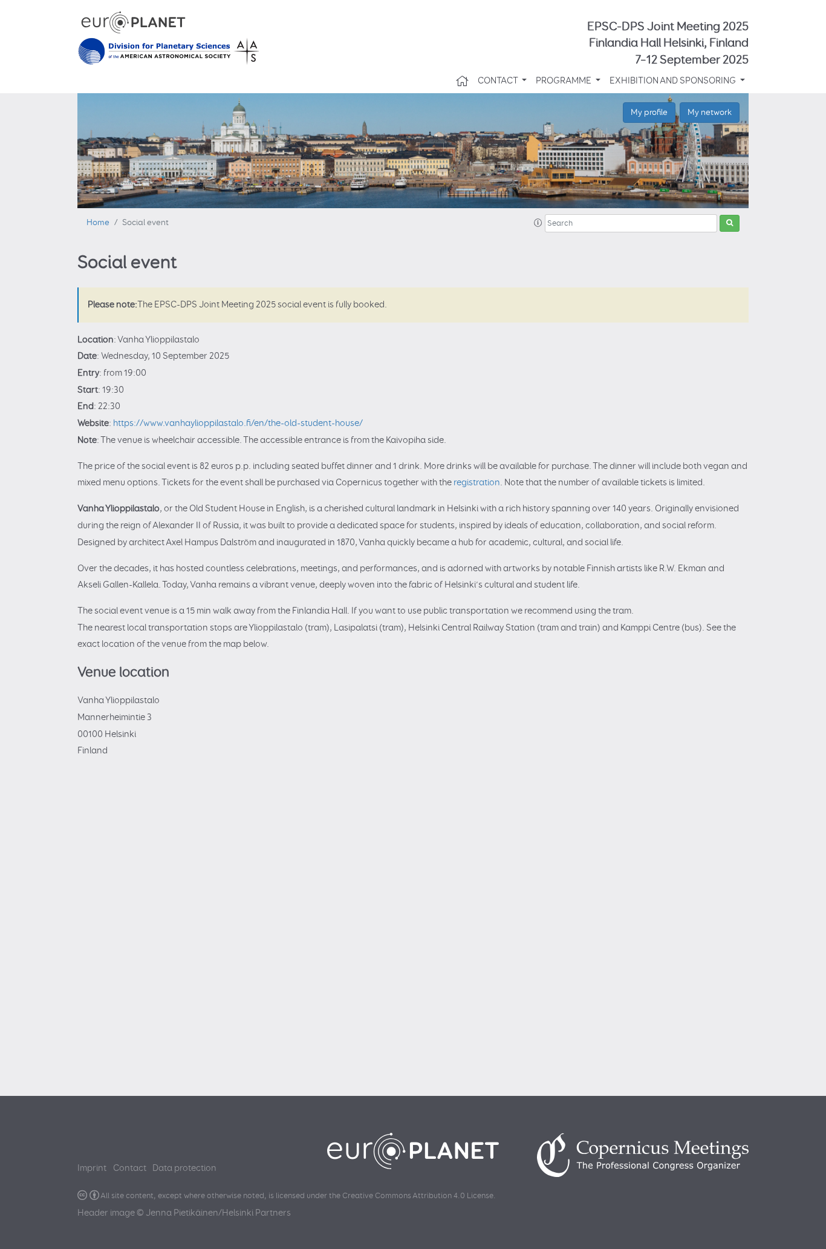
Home (97, 223)
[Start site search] (730, 223)
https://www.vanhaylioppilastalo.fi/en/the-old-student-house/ (238, 423)
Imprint (91, 1168)
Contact (129, 1168)
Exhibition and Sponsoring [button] (674, 81)
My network (710, 112)
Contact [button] (498, 81)
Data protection (184, 1168)
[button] (538, 223)
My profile (649, 112)
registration (477, 482)
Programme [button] (564, 81)
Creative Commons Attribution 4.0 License (417, 1196)
